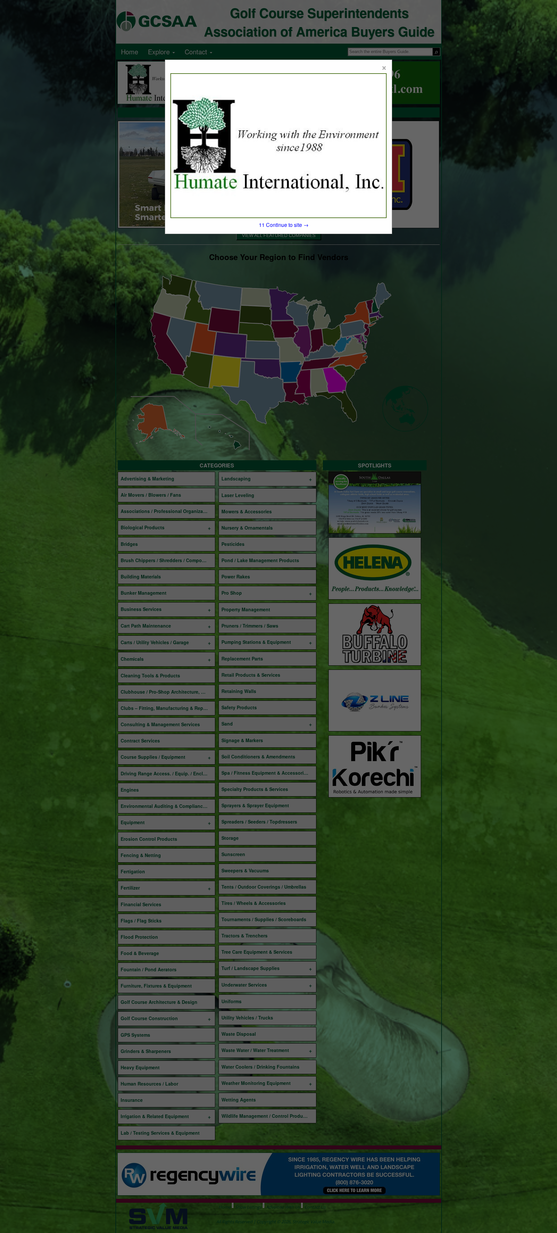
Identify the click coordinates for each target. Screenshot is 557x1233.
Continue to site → (283, 225)
